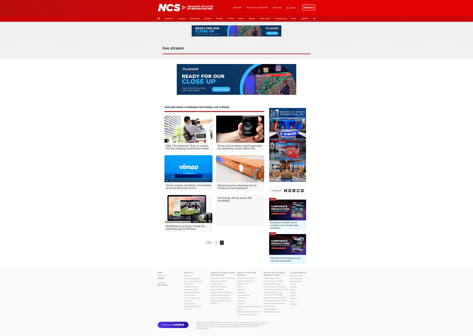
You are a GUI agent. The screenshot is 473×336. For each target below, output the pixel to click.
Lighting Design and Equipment (221, 292)
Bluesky (293, 290)
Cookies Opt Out (190, 304)
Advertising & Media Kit (192, 278)
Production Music (216, 284)
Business (169, 18)
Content (181, 18)
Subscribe (309, 7)
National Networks (243, 295)
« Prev (208, 242)
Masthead (187, 276)
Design (219, 18)
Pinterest (293, 298)
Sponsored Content (190, 289)
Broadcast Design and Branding (274, 287)
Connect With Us (298, 272)
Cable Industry (242, 298)
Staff (160, 272)
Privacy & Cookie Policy (192, 298)
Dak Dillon (161, 282)
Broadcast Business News (246, 278)
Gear (293, 18)
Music (241, 18)
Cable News (241, 301)
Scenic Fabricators (217, 289)
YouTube (293, 293)
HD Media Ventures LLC (249, 322)
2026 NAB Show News (272, 312)
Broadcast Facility (270, 306)
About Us (188, 272)
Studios (208, 18)
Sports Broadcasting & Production (275, 297)
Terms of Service (189, 295)
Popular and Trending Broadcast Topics (274, 273)
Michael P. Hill (162, 276)
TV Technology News (271, 309)
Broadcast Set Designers (219, 287)
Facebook (293, 287)
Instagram (293, 304)
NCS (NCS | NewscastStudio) (226, 322)
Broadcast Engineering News (247, 314)
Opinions (237, 7)
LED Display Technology (219, 281)
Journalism (241, 289)
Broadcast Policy (242, 284)
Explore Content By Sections (246, 273)
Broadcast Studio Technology (273, 281)
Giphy (292, 301)
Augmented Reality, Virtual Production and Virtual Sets (273, 293)
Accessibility (188, 301)
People (239, 287)
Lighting (304, 18)
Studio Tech (265, 18)
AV (314, 18)
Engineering (281, 18)
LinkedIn (293, 295)
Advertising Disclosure (191, 292)
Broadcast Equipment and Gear (274, 303)
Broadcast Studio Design (272, 278)
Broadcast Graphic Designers (220, 295)
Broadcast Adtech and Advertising (248, 312)
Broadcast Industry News (245, 281)
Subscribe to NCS (296, 276)
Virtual (231, 18)
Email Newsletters (296, 278)
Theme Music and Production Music (276, 289)
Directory (277, 7)
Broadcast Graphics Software (221, 298)
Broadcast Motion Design (272, 284)
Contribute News (296, 281)
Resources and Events (257, 7)
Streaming (195, 18)
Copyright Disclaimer (191, 287)
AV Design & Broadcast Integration (222, 278)
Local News (241, 304)
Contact (293, 284)
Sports (252, 18)
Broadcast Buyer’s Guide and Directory (223, 273)
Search (292, 7)
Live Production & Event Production (275, 300)
